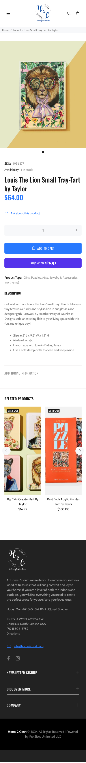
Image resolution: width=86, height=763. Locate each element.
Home (5, 30)
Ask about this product (25, 213)
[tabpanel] (43, 94)
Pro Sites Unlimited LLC (45, 736)
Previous (6, 451)
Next (79, 451)
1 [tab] (43, 152)
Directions (13, 634)
